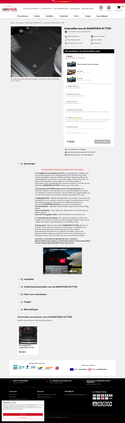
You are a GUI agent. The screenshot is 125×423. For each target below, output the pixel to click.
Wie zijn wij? (13, 394)
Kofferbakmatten (61, 8)
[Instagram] (100, 404)
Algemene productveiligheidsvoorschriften (19, 398)
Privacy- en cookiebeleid (55, 417)
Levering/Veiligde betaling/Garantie (76, 394)
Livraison (66, 417)
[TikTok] (105, 404)
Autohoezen (75, 8)
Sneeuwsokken (87, 8)
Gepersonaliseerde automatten (47, 394)
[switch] (23, 16)
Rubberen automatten (44, 397)
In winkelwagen (102, 141)
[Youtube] (95, 404)
